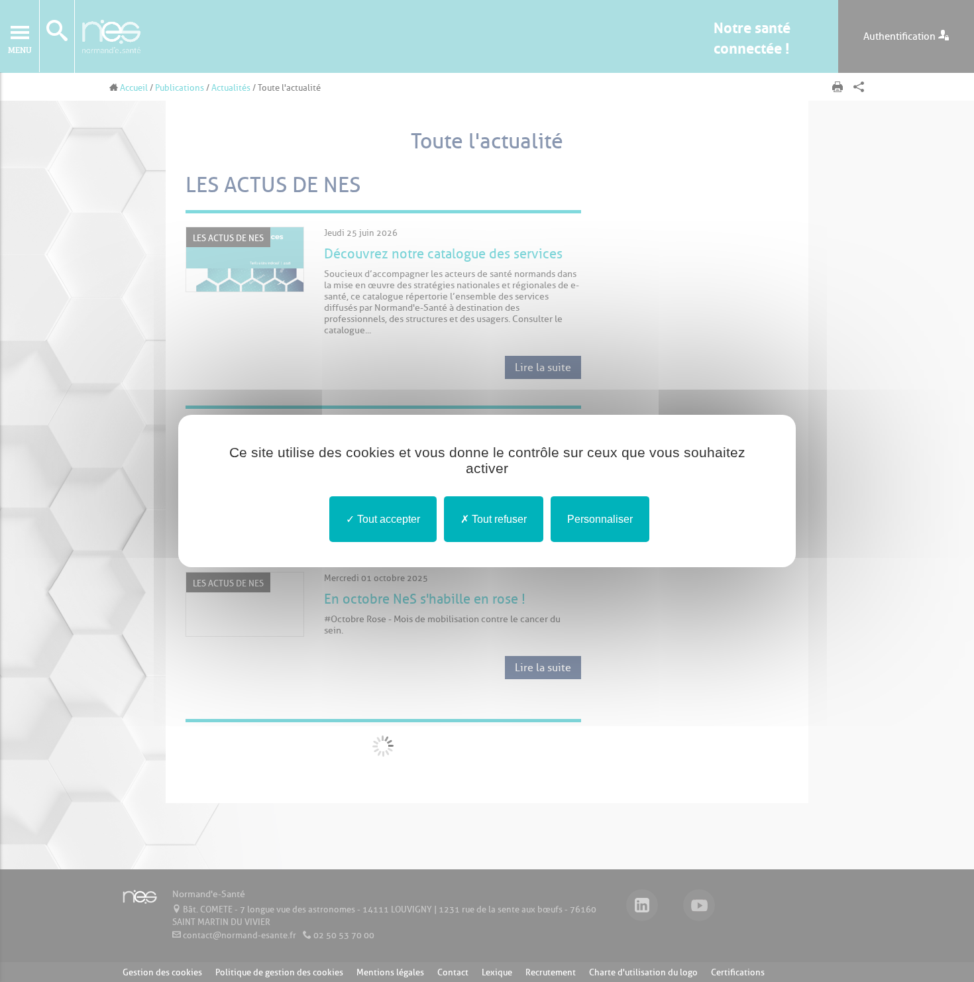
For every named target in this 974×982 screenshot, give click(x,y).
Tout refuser (498, 519)
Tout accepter (387, 519)
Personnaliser (600, 519)
